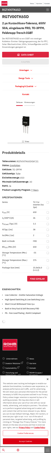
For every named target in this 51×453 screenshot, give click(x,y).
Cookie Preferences (25, 433)
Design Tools (24, 78)
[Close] (47, 379)
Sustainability (11, 368)
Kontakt (47, 3)
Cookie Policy (39, 427)
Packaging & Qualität (24, 86)
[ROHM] (4, 3)
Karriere (39, 3)
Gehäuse (19, 102)
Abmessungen (29, 102)
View (27, 141)
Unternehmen (11, 358)
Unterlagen (24, 70)
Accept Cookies (25, 441)
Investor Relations (12, 363)
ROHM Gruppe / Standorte (35, 373)
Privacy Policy (24, 427)
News (32, 3)
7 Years (35, 189)
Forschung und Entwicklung (12, 373)
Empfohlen (15, 165)
